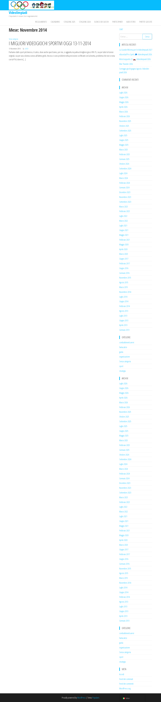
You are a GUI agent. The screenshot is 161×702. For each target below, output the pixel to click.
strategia (122, 370)
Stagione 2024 (85, 21)
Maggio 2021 (123, 234)
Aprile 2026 (123, 106)
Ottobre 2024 (124, 163)
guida (121, 351)
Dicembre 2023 (124, 192)
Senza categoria (13, 39)
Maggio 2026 (123, 102)
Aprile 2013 (123, 325)
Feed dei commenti (126, 683)
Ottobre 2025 (124, 125)
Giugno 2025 (123, 140)
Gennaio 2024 (124, 187)
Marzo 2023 (123, 206)
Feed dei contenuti (126, 679)
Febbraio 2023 (124, 211)
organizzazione (124, 356)
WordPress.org (125, 688)
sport (121, 366)
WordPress (81, 697)
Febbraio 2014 (124, 306)
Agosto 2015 (123, 282)
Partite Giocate (145, 21)
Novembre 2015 (125, 277)
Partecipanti (117, 21)
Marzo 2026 (123, 111)
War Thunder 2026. (126, 63)
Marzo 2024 (123, 178)
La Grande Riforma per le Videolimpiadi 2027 (135, 49)
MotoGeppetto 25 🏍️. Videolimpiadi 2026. (135, 59)
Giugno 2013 (123, 320)
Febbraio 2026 (124, 116)
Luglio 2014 (123, 296)
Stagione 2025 (69, 21)
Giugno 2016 (123, 268)
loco (26, 48)
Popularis (95, 697)
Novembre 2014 (125, 291)
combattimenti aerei (126, 342)
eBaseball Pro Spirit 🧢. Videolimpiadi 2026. (135, 54)
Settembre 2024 (125, 168)
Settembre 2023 (125, 201)
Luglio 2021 (123, 225)
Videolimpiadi (18, 12)
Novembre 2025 (125, 121)
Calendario (55, 21)
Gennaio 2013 (124, 329)
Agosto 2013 (123, 310)
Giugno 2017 (123, 258)
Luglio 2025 (123, 135)
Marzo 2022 (123, 220)
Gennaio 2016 (124, 272)
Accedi (121, 674)
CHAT (121, 29)
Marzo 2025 (123, 149)
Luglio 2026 (123, 92)
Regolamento (41, 21)
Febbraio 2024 (124, 182)
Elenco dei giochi (101, 21)
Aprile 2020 (123, 249)
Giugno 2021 (123, 230)
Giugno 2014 (123, 301)
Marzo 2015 (123, 287)
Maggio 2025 (123, 144)
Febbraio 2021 (124, 239)
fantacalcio (123, 347)
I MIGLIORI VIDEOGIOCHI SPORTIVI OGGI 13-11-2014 (50, 43)
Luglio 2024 (123, 173)
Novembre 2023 (125, 197)
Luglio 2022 (123, 215)
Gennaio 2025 (124, 159)
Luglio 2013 (123, 315)
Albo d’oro (131, 21)
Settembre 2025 (125, 130)
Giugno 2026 (123, 97)
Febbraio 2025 (124, 154)
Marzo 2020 (123, 253)
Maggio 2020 (123, 244)
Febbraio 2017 (124, 263)
